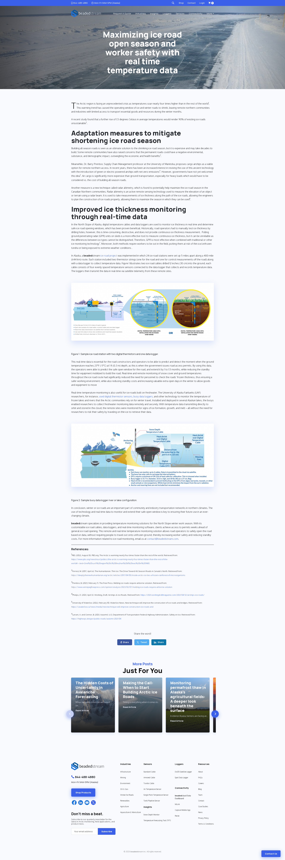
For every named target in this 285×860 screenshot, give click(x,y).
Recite (177, 816)
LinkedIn (80, 802)
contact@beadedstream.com (162, 538)
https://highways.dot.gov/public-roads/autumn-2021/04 (96, 618)
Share (126, 642)
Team (200, 795)
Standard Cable (149, 772)
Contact (191, 3)
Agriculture (124, 806)
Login (202, 3)
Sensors (180, 13)
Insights (154, 13)
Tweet (143, 642)
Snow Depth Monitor (151, 815)
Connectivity (195, 13)
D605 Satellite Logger (183, 772)
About (200, 772)
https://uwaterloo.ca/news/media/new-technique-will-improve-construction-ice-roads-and (112, 607)
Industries (141, 13)
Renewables (124, 801)
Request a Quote (122, 13)
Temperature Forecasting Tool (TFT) (157, 820)
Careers (201, 783)
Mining (123, 777)
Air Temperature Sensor (152, 789)
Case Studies (203, 806)
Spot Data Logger (181, 777)
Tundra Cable (149, 783)
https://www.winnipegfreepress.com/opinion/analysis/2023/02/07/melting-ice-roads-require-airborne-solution (121, 587)
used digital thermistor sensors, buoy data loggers (126, 396)
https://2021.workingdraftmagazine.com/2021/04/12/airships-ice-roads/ (172, 595)
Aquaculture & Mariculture (130, 812)
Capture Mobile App (182, 810)
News (200, 812)
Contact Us (271, 853)
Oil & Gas (124, 789)
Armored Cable (149, 777)
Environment (125, 783)
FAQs (200, 777)
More (209, 13)
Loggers (167, 13)
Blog (200, 789)
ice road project (108, 255)
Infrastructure (125, 772)
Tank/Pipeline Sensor (152, 801)
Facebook (74, 802)
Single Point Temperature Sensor (156, 795)
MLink (177, 804)
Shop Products (83, 792)
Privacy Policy (203, 818)
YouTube (87, 802)
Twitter (93, 802)
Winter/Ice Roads (127, 795)
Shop (181, 3)
